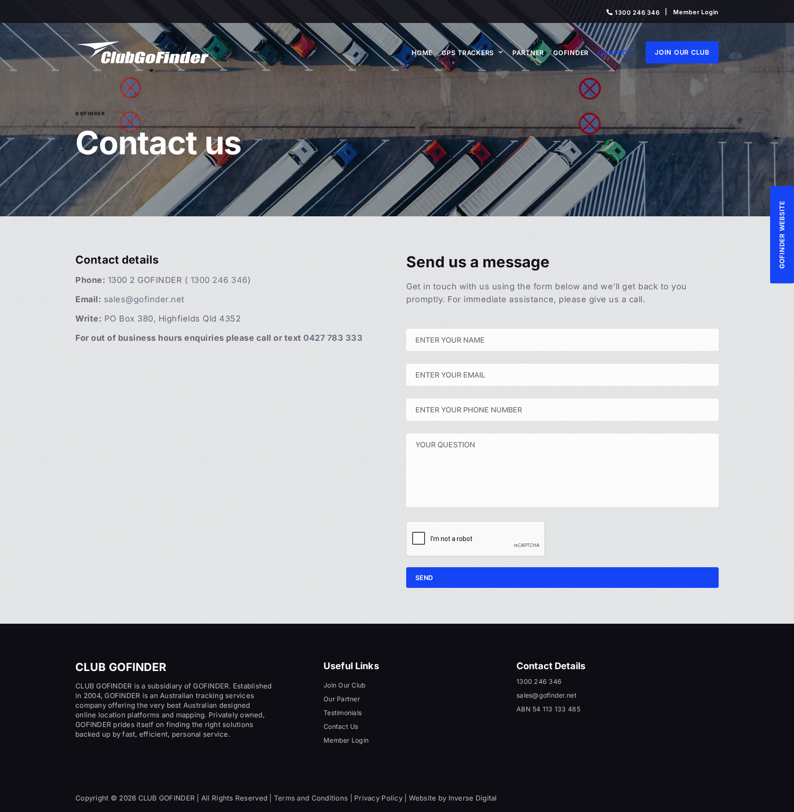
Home (422, 52)
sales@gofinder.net (144, 299)
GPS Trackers (468, 52)
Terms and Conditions (311, 798)
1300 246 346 (218, 280)
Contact (614, 52)
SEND (424, 577)
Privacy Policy (378, 798)
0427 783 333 (333, 338)
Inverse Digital (472, 798)
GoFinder (571, 52)
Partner (528, 52)
